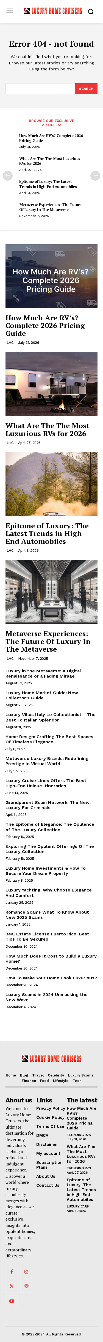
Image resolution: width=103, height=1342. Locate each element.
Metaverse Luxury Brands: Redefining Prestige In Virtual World (46, 761)
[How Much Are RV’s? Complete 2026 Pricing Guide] (51, 276)
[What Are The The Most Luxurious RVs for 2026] (51, 384)
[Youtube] (11, 1301)
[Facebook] (11, 1272)
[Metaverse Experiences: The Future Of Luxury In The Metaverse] (51, 592)
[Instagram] (26, 1272)
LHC (10, 343)
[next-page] (95, 176)
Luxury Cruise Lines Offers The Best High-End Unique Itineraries (46, 783)
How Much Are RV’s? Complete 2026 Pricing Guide (51, 138)
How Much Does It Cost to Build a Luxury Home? (51, 958)
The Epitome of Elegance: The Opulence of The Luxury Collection (49, 827)
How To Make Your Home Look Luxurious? (51, 977)
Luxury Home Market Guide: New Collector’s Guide (41, 695)
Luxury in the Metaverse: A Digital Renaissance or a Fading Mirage (43, 673)
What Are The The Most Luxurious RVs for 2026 (49, 161)
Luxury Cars (78, 1206)
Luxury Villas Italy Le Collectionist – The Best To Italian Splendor (50, 717)
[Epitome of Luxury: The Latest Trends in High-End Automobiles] (51, 484)
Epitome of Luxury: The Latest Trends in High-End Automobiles (48, 184)
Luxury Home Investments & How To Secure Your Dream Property (45, 871)
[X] (11, 1287)
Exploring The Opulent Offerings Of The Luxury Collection (49, 849)
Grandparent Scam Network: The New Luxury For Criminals (47, 805)
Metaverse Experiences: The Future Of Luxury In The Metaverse (50, 207)
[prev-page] (8, 176)
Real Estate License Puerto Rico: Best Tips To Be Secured (47, 936)
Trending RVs (79, 1135)
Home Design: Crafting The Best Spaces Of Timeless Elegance (49, 739)
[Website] (26, 1287)
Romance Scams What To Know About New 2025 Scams (47, 914)
